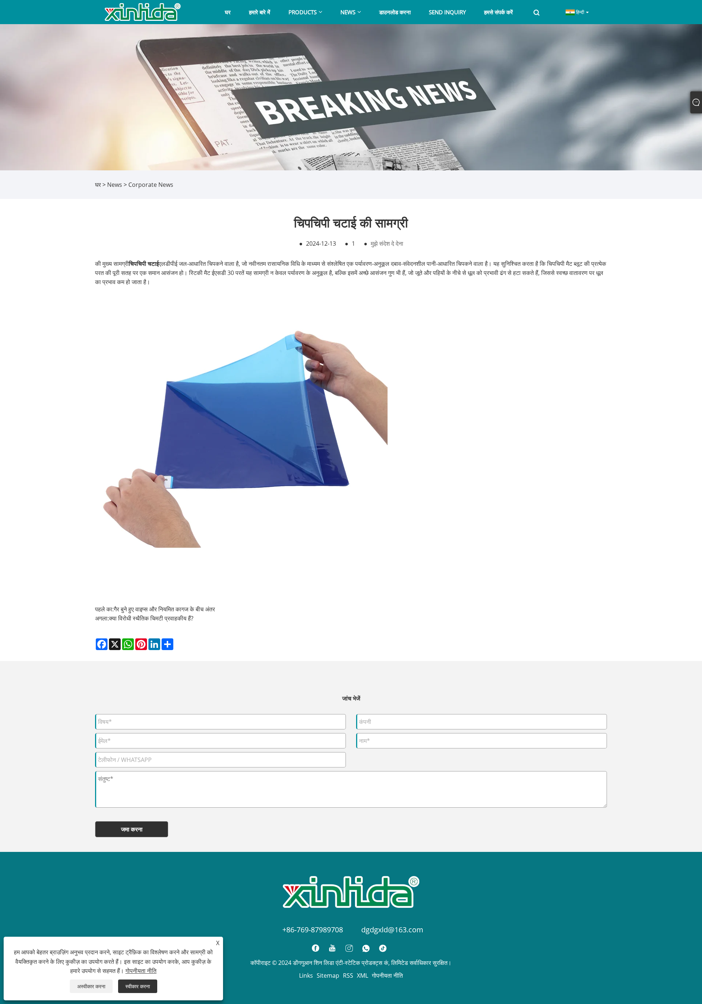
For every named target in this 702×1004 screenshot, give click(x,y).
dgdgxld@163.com (392, 930)
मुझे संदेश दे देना (387, 243)
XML (362, 975)
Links (306, 975)
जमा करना (132, 829)
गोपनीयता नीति (387, 975)
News (114, 185)
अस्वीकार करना (91, 986)
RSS (348, 975)
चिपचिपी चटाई (144, 264)
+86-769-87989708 (312, 930)
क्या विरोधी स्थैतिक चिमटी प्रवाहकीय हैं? (151, 618)
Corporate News (150, 185)
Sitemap (328, 975)
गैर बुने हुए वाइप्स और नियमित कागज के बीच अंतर (164, 609)
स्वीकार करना (137, 986)
